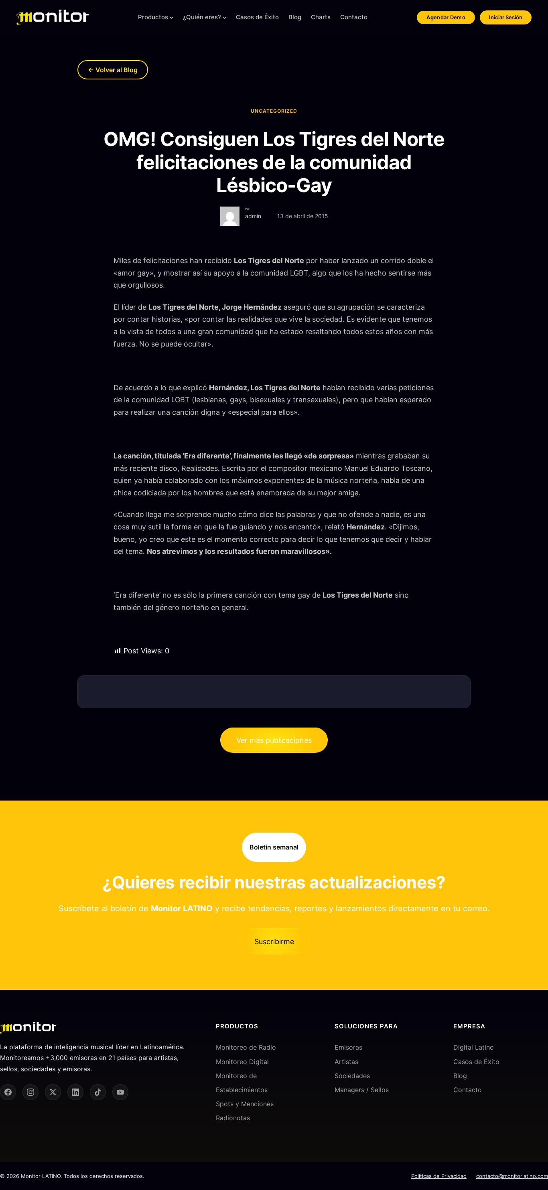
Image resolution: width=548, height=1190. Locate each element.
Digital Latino (473, 1047)
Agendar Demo (445, 17)
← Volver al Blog (113, 70)
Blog (460, 1076)
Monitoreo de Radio (246, 1047)
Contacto (467, 1090)
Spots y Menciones (245, 1104)
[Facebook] (8, 1092)
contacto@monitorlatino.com (512, 1176)
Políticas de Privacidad (439, 1176)
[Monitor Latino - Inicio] (52, 17)
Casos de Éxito (476, 1062)
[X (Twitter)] (53, 1092)
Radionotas (233, 1118)
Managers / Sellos (362, 1090)
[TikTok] (98, 1092)
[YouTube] (120, 1092)
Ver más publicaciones (274, 740)
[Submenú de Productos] (171, 17)
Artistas (346, 1062)
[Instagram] (30, 1092)
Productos (153, 17)
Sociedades (352, 1076)
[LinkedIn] (75, 1092)
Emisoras (348, 1047)
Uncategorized (274, 111)
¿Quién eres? (202, 17)
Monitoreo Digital (242, 1062)
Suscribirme (274, 941)
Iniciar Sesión (505, 17)
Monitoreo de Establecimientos (242, 1083)
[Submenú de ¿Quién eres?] (224, 17)
